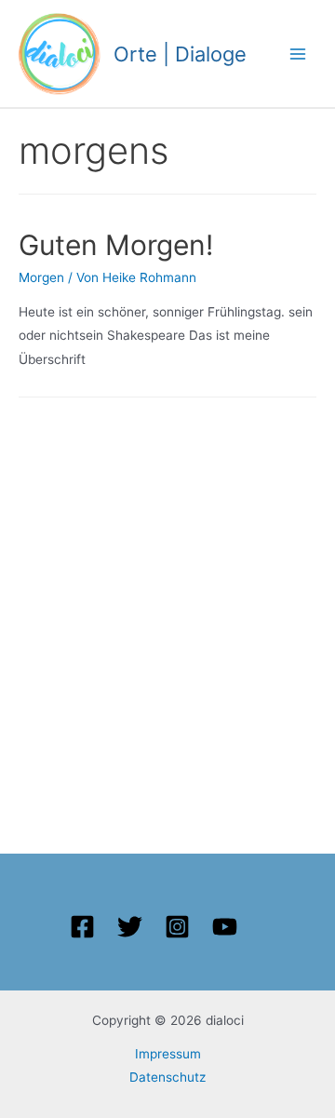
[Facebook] (82, 926)
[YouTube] (224, 926)
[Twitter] (129, 926)
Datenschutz (167, 1077)
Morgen (41, 277)
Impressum (168, 1053)
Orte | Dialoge (180, 54)
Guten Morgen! (116, 245)
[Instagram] (177, 926)
